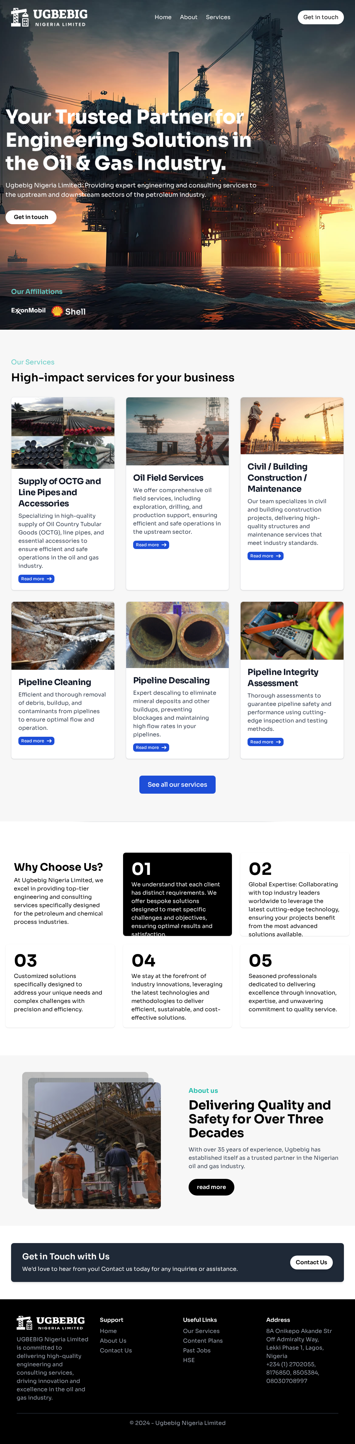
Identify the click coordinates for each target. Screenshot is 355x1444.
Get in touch (320, 17)
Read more (32, 578)
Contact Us (311, 1262)
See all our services (177, 784)
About (189, 17)
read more (211, 1187)
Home (163, 17)
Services (218, 17)
